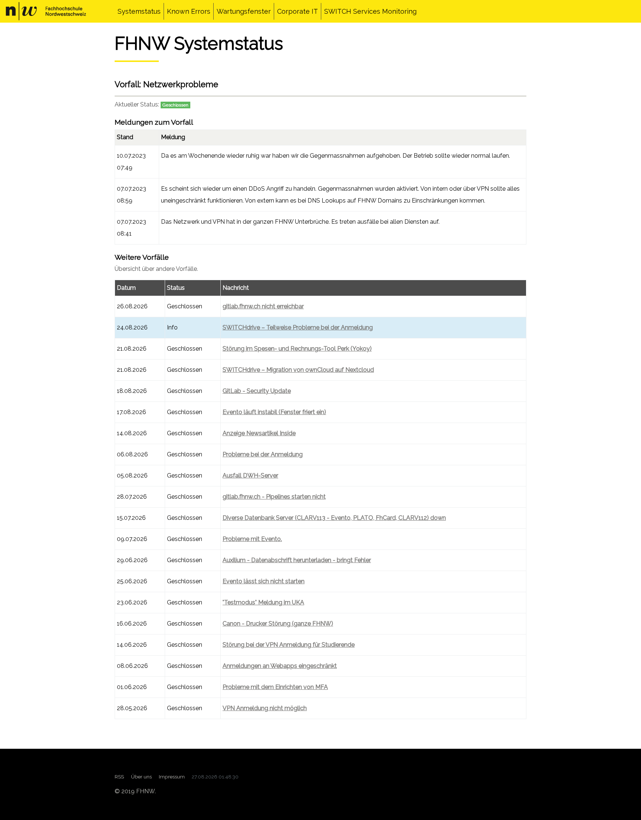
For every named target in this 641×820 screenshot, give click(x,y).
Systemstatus (139, 11)
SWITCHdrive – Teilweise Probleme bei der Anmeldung (298, 327)
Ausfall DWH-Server (250, 475)
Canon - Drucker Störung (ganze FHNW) (278, 623)
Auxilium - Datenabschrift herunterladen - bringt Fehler (297, 560)
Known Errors (188, 11)
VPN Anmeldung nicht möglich (265, 708)
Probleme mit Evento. (252, 538)
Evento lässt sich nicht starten (264, 581)
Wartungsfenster (244, 11)
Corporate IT (297, 11)
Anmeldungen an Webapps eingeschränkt (280, 665)
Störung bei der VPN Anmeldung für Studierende (289, 644)
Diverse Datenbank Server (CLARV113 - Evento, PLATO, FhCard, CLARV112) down (334, 517)
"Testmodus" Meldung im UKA (263, 602)
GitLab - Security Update (257, 390)
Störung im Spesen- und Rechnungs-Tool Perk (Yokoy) (297, 348)
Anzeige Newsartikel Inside (259, 433)
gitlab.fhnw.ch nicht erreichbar (263, 306)
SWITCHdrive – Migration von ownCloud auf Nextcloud (298, 369)
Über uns (141, 777)
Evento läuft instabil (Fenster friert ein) (274, 412)
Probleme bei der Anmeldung (263, 454)
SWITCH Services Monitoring (370, 11)
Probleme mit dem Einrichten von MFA (275, 687)
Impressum (172, 777)
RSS (119, 777)
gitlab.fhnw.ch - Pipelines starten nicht (274, 496)
